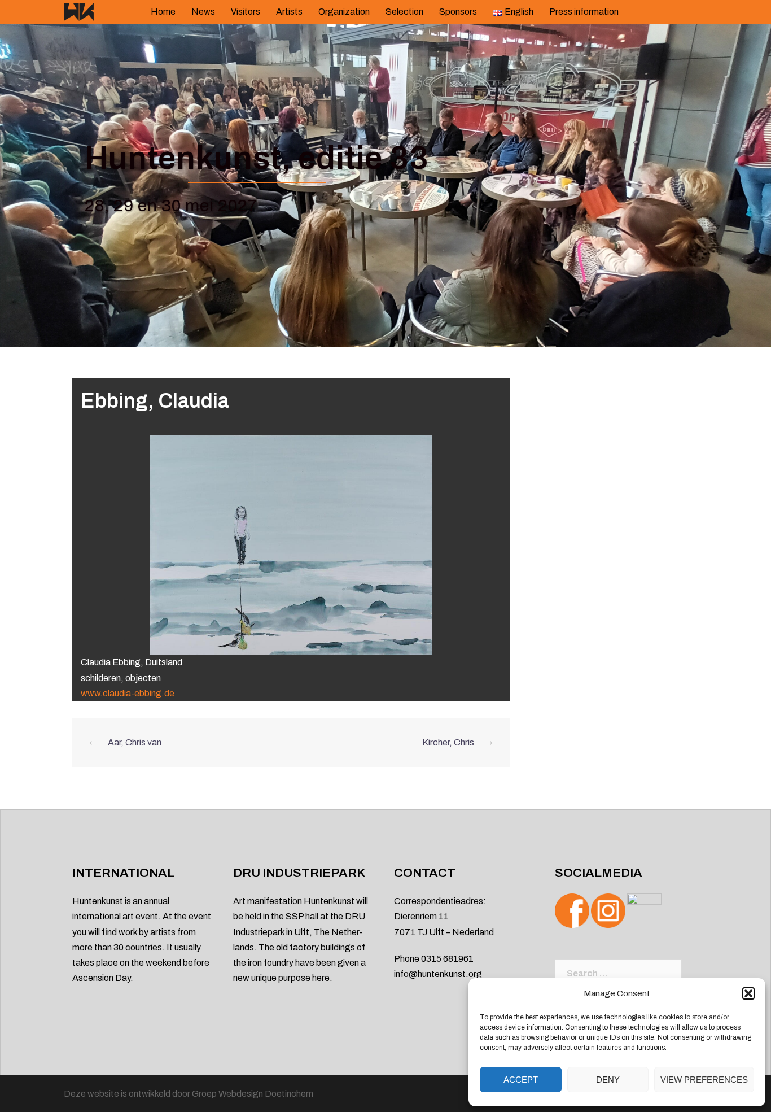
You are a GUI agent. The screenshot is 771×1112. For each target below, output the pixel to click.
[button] (748, 993)
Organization (344, 11)
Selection (404, 11)
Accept (520, 1079)
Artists (289, 11)
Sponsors (458, 11)
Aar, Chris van (134, 742)
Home (163, 11)
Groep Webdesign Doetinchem (252, 1093)
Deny (608, 1079)
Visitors (245, 11)
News (203, 11)
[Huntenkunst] (79, 11)
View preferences (704, 1079)
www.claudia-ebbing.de (127, 693)
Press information (584, 11)
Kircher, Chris (448, 742)
